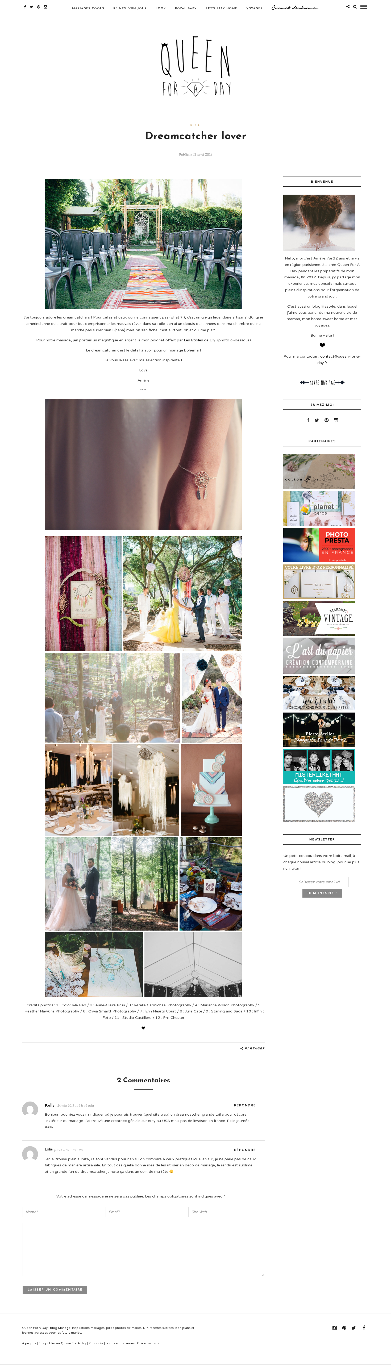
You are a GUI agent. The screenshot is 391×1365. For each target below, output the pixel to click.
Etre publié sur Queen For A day (62, 1343)
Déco (195, 125)
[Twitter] (317, 420)
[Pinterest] (38, 7)
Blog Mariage (60, 1328)
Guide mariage (148, 1343)
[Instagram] (45, 7)
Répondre (245, 1105)
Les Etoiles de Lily (199, 340)
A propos (29, 1343)
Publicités (96, 1343)
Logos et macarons (120, 1343)
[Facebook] (308, 420)
